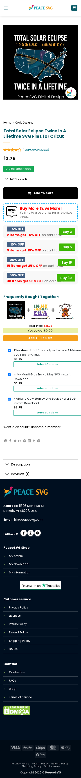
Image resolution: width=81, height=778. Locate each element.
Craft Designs (24, 122)
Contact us (17, 672)
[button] (5, 8)
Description (20, 464)
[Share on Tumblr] (34, 441)
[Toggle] (6, 179)
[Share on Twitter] (15, 441)
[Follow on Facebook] (23, 533)
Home (7, 122)
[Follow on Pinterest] (37, 533)
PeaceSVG (53, 772)
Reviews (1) (20, 474)
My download (19, 564)
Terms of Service (20, 697)
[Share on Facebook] (10, 441)
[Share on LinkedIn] (29, 441)
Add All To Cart (40, 338)
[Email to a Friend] (19, 441)
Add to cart (43, 193)
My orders (16, 556)
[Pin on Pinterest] (24, 441)
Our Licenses (52, 766)
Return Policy (18, 624)
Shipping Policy (19, 641)
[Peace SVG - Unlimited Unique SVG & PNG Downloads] (40, 8)
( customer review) (35, 150)
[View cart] (74, 8)
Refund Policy (18, 632)
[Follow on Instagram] (30, 533)
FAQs (12, 681)
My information (19, 572)
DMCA (13, 649)
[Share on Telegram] (38, 441)
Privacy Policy (18, 607)
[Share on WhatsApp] (5, 441)
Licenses (15, 616)
